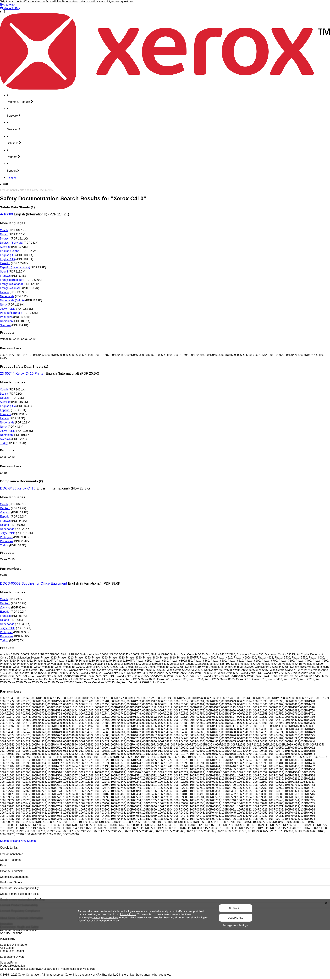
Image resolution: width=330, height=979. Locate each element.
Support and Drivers (12, 956)
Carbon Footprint (10, 859)
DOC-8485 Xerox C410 (17, 488)
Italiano (4, 292)
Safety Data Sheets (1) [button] (17, 207)
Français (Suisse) (10, 288)
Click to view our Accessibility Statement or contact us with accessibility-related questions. (79, 1)
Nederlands (7, 296)
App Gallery (7, 947)
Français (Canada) (11, 283)
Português (6, 317)
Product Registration (12, 965)
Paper (3, 865)
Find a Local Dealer (12, 950)
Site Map (90, 968)
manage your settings (106, 917)
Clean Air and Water (12, 871)
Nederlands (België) (12, 300)
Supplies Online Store (13, 944)
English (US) (8, 259)
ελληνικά (5, 246)
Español (5, 263)
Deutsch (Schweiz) (11, 242)
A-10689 (6, 214)
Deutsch (5, 238)
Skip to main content (12, 1)
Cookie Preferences (62, 968)
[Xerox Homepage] (165, 88)
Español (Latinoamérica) (15, 267)
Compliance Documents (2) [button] (21, 481)
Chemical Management (14, 876)
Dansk (4, 234)
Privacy (38, 968)
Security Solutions (11, 933)
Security (80, 968)
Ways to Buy (7, 938)
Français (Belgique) (12, 279)
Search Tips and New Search (18, 840)
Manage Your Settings (235, 925)
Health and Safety (11, 882)
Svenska (5, 325)
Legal (46, 968)
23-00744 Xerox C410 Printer (22, 373)
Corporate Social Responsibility (19, 888)
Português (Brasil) (11, 312)
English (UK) (8, 255)
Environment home (11, 854)
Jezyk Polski (7, 308)
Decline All (235, 917)
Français (5, 275)
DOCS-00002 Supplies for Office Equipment (33, 583)
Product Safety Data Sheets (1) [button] (24, 366)
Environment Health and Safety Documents (26, 190)
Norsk (3, 304)
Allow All (235, 908)
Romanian (6, 321)
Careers (18, 968)
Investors (28, 968)
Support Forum (9, 962)
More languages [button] (12, 223)
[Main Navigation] (165, 184)
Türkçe (4, 443)
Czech (4, 230)
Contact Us (7, 968)
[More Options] (165, 11)
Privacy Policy (128, 914)
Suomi (4, 271)
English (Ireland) (10, 250)
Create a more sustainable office (19, 893)
